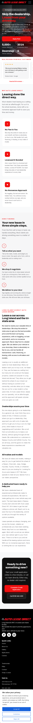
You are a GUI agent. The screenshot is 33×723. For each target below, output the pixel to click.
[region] (16, 706)
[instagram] (14, 635)
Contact (4, 669)
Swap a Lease (6, 672)
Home (4, 643)
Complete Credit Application (16, 588)
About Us (5, 646)
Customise (16, 714)
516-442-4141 (6, 688)
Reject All (16, 719)
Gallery (4, 649)
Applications (6, 652)
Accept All (16, 709)
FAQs (3, 666)
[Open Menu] (29, 2)
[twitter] (9, 635)
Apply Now (16, 39)
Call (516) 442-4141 (16, 596)
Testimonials (6, 663)
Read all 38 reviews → (16, 81)
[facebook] (4, 635)
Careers (4, 655)
